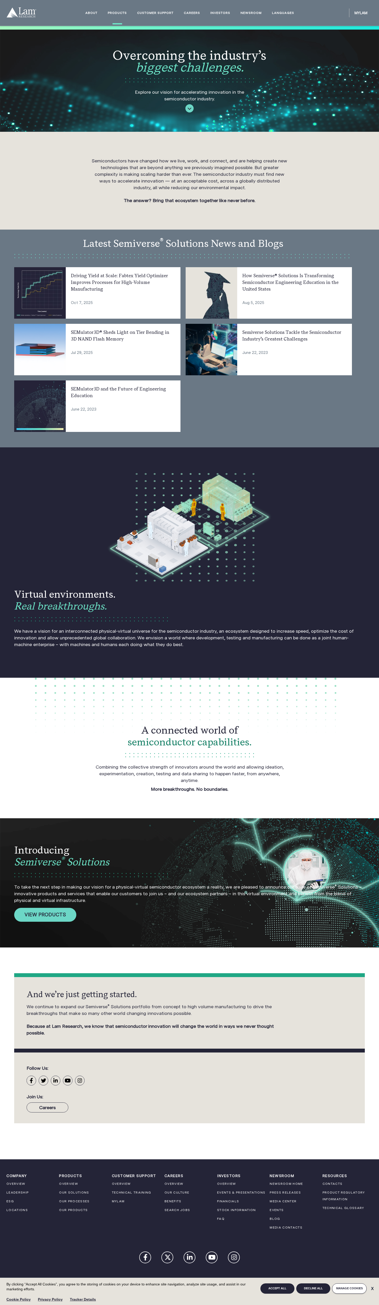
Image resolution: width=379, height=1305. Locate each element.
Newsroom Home (286, 1184)
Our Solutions (74, 1192)
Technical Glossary (343, 1208)
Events (277, 1210)
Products (117, 13)
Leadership (17, 1192)
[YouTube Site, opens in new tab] (67, 1080)
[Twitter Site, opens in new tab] (43, 1080)
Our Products (73, 1210)
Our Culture (177, 1192)
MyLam (361, 13)
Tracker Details (83, 1299)
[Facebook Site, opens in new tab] (31, 1080)
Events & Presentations (241, 1192)
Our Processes (74, 1201)
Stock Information (236, 1210)
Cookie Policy (18, 1299)
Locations (17, 1210)
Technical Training (131, 1192)
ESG (10, 1201)
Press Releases (285, 1192)
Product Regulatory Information (344, 1196)
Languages (283, 13)
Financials (228, 1201)
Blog (275, 1219)
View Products (45, 915)
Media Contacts (286, 1227)
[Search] (343, 13)
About (91, 13)
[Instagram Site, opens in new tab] (80, 1080)
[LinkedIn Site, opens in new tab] (55, 1080)
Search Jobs (177, 1210)
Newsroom (251, 13)
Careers (192, 13)
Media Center (283, 1201)
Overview (16, 1184)
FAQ (221, 1219)
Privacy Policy (50, 1299)
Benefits (173, 1201)
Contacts (333, 1184)
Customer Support (155, 13)
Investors (220, 13)
